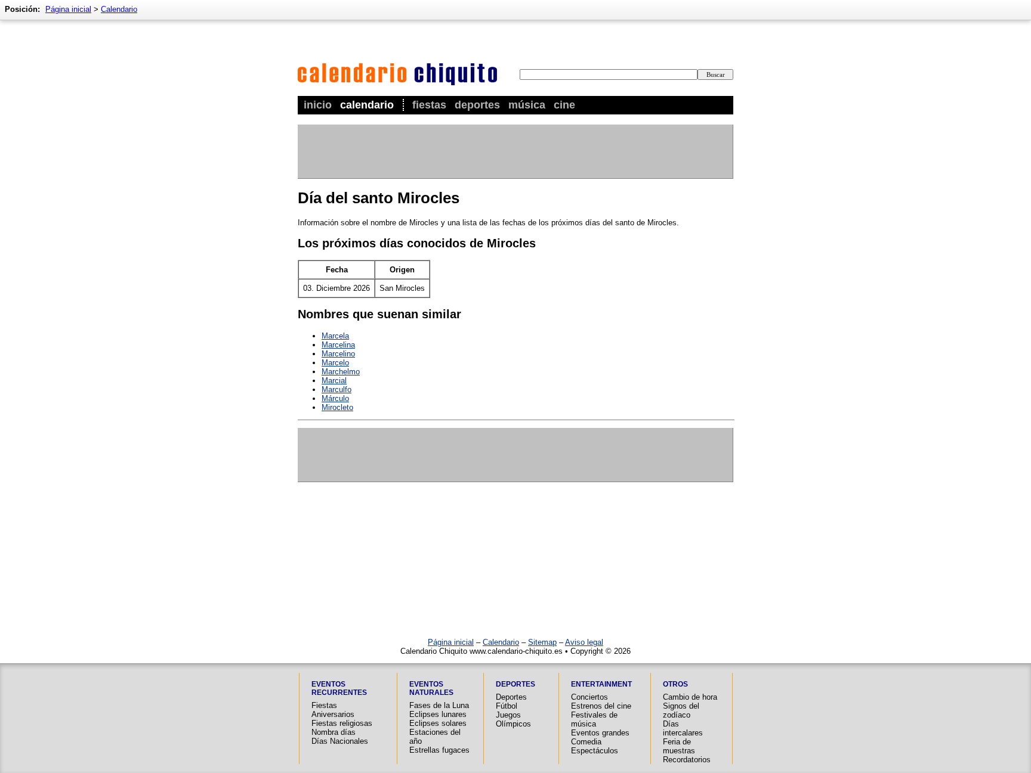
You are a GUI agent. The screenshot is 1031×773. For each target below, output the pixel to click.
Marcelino (338, 353)
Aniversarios (332, 714)
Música (526, 105)
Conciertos (589, 697)
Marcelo (335, 362)
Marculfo (336, 389)
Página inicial (68, 9)
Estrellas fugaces (439, 750)
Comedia (586, 741)
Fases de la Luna (439, 705)
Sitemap (542, 642)
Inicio (318, 105)
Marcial (334, 380)
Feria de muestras (679, 746)
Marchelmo (341, 371)
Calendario (367, 105)
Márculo (335, 398)
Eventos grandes (600, 732)
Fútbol (506, 705)
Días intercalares (683, 728)
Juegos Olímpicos (513, 719)
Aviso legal (584, 642)
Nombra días (333, 732)
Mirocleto (337, 407)
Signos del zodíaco (681, 710)
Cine (564, 105)
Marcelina (338, 344)
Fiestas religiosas (341, 723)
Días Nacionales (339, 741)
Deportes (477, 105)
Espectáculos (594, 750)
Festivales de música (594, 719)
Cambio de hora (690, 697)
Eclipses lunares (438, 714)
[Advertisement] (515, 151)
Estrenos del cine (601, 705)
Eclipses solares (438, 723)
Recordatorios (687, 759)
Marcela (335, 335)
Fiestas (429, 105)
